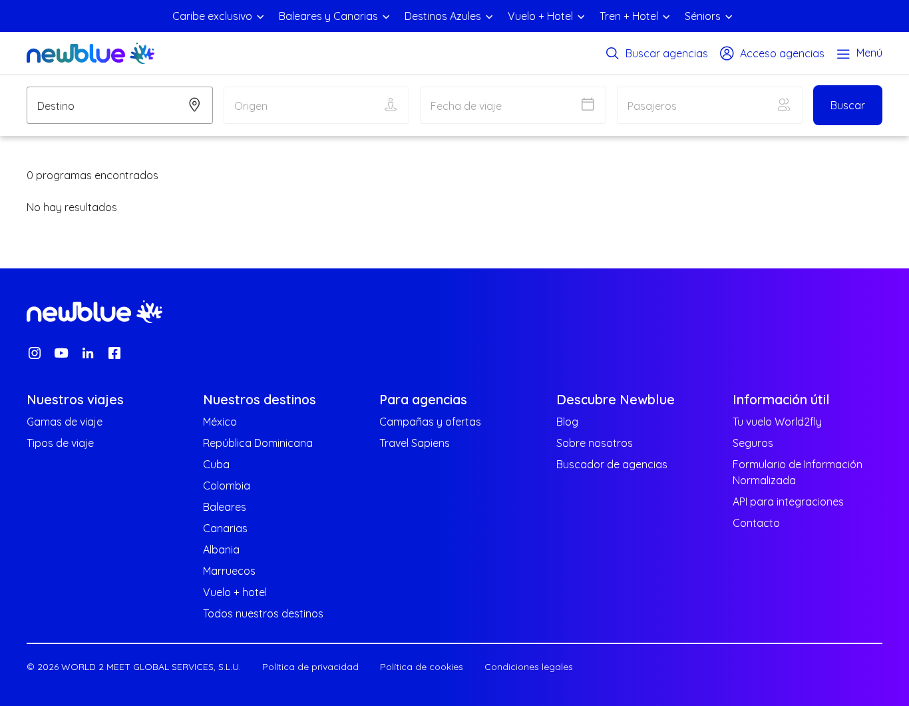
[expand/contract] (260, 16)
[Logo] (90, 53)
